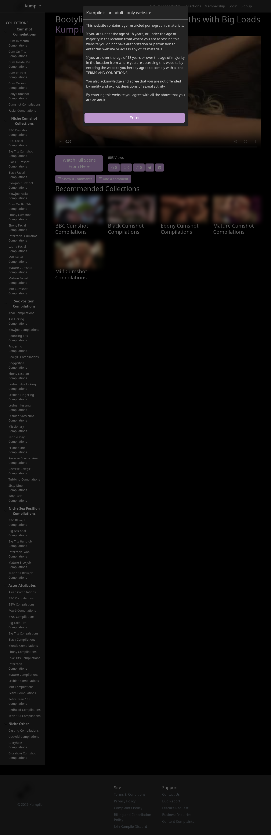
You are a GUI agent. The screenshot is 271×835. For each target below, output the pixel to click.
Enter (135, 118)
